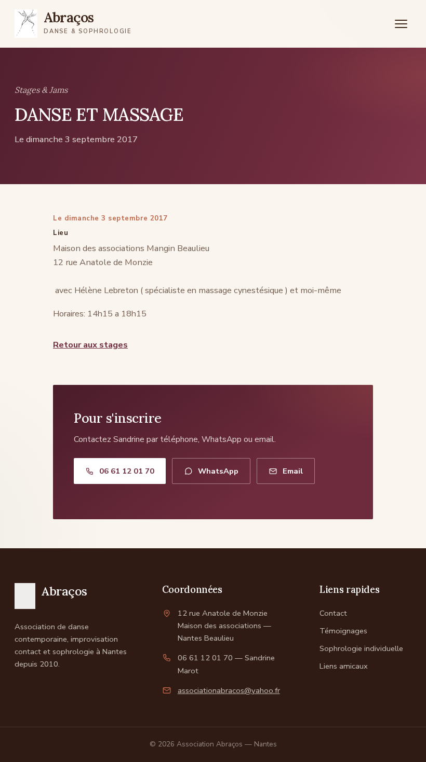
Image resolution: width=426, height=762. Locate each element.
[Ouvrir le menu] (401, 24)
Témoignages (343, 631)
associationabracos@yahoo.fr (229, 690)
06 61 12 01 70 (126, 471)
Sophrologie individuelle (361, 648)
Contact (333, 613)
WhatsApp (218, 471)
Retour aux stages (90, 345)
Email (293, 471)
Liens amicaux (344, 666)
